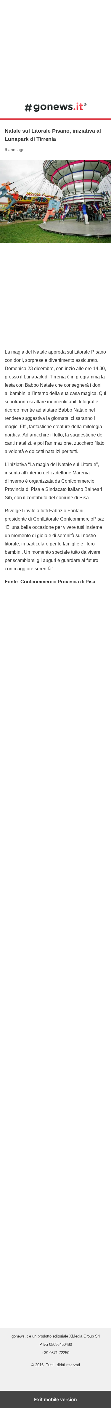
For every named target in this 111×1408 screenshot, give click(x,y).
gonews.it (55, 107)
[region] (55, 47)
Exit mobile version (55, 1399)
